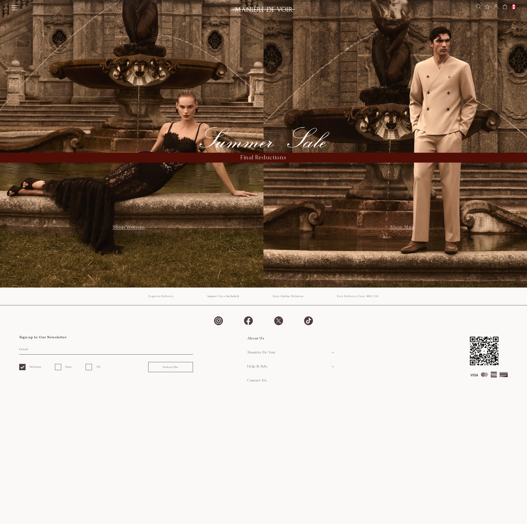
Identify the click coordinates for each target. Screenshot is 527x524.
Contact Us (257, 380)
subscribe (170, 367)
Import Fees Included (223, 296)
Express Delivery (161, 296)
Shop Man (402, 227)
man (68, 367)
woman (35, 367)
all (98, 367)
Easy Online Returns (288, 296)
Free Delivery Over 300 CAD (358, 296)
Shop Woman (129, 227)
